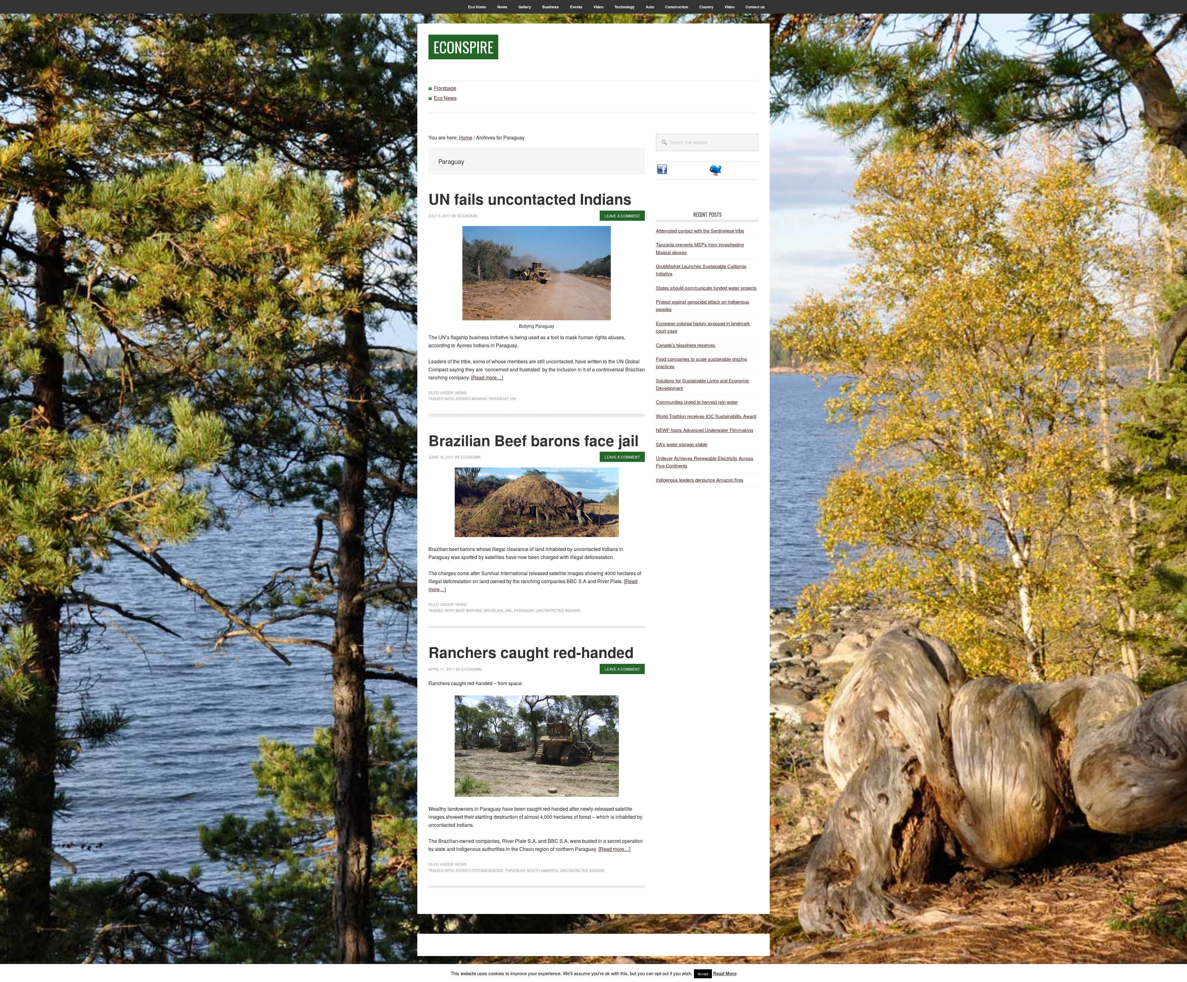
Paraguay (498, 398)
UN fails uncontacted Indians (530, 198)
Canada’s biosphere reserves (685, 345)
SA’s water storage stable (681, 444)
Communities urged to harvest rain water (697, 402)
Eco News (445, 97)
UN (513, 398)
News (460, 392)
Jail (508, 610)
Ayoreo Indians (471, 398)
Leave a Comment (622, 215)
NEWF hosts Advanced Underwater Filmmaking (704, 430)
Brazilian (493, 610)
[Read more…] (487, 377)
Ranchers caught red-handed (531, 652)
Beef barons (469, 610)
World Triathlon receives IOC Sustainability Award (706, 416)
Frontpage (445, 88)
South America (542, 870)
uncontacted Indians (558, 610)
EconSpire (463, 47)
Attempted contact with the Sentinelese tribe (700, 230)
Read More (725, 973)
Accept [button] (703, 973)
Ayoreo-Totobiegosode (480, 870)
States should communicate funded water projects (706, 287)
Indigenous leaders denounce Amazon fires (699, 479)
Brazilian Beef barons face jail (533, 440)
